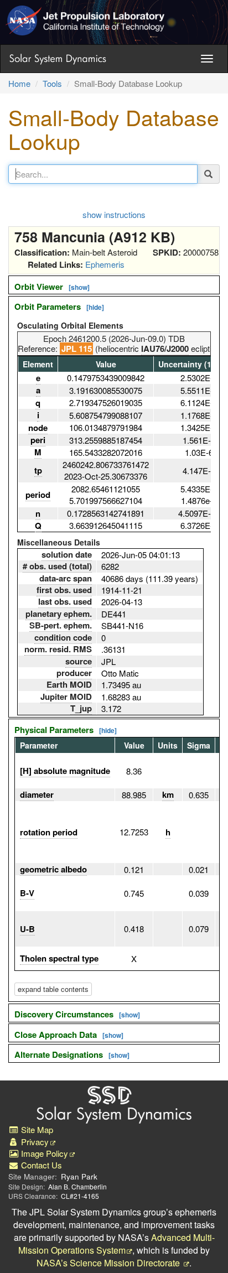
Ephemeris (105, 264)
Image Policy (43, 1153)
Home (19, 83)
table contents (53, 989)
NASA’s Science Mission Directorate (109, 1262)
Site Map (36, 1129)
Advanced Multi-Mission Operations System (116, 1243)
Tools (52, 83)
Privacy (34, 1141)
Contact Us (40, 1165)
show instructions (114, 214)
